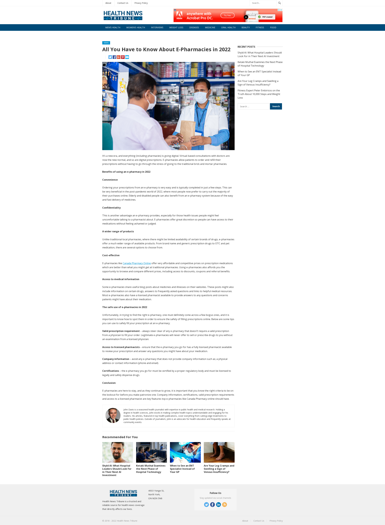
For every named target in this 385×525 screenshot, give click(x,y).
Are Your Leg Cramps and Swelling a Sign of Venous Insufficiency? (219, 469)
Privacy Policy (141, 3)
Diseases (194, 27)
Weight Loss (176, 27)
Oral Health (228, 27)
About (108, 3)
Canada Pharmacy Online (137, 263)
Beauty (246, 27)
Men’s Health (112, 27)
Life (107, 34)
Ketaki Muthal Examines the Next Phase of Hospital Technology (150, 469)
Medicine (210, 27)
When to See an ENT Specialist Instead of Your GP (182, 469)
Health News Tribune (127, 520)
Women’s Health (135, 27)
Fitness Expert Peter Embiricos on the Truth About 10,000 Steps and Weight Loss (259, 94)
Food (273, 27)
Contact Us (122, 3)
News (106, 42)
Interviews (157, 27)
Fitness (260, 27)
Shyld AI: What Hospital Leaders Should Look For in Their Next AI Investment (116, 470)
